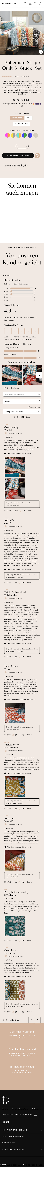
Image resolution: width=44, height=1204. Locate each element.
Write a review (24, 76)
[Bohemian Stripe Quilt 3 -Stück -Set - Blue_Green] (13, 234)
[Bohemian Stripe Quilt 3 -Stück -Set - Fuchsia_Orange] (5, 234)
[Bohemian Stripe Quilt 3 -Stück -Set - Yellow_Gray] (8, 234)
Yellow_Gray (13, 135)
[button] (22, 105)
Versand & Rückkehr (16, 166)
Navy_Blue (30, 135)
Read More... (22, 94)
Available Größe (22, 113)
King (29, 118)
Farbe (22, 130)
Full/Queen (17, 118)
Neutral (35, 135)
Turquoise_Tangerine (18, 135)
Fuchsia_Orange (7, 135)
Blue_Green (24, 135)
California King (22, 124)
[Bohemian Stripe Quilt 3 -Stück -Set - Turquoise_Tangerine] (11, 234)
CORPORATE (8, 1143)
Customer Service (13, 1137)
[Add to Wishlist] (37, 155)
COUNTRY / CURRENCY (14, 1149)
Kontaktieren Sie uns (14, 1130)
